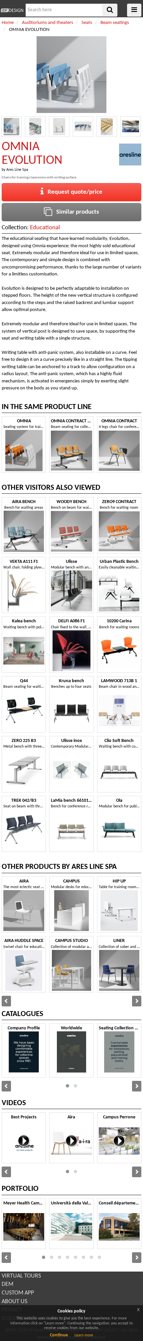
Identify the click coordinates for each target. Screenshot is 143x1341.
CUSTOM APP (18, 1293)
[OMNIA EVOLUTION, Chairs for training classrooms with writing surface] (11, 126)
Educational (45, 228)
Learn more (83, 1335)
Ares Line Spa (17, 170)
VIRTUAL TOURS (21, 1276)
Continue (59, 1335)
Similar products (75, 212)
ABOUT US (14, 1301)
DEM (7, 1284)
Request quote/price (73, 192)
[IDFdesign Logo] (12, 10)
